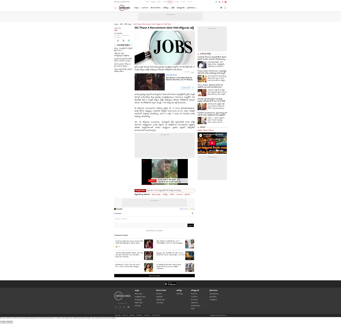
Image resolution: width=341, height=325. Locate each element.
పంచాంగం (145, 8)
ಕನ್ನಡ (182, 2)
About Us (125, 315)
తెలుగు (170, 2)
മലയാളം (176, 2)
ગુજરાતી (189, 2)
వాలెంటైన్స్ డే (213, 300)
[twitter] (219, 2)
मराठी (164, 2)
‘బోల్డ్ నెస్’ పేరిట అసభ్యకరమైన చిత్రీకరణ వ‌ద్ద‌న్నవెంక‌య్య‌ (121, 55)
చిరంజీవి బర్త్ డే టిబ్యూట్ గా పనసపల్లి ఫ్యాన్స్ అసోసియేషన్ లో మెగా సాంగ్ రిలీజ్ (211, 100)
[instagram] (222, 2)
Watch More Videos (206, 130)
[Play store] (221, 7)
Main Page (118, 315)
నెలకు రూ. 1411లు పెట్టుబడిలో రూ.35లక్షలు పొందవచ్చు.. (164, 191)
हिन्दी (147, 2)
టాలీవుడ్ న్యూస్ (160, 300)
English (153, 2)
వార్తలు (136, 8)
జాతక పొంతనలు (195, 306)
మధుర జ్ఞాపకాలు (214, 294)
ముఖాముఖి (159, 297)
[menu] (116, 8)
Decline (9, 322)
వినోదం (172, 195)
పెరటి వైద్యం (179, 294)
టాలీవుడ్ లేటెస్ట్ (205, 54)
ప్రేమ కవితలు (213, 297)
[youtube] (225, 2)
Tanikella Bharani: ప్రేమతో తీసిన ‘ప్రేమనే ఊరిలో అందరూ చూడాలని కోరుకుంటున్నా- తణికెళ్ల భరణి (212, 58)
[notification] (225, 7)
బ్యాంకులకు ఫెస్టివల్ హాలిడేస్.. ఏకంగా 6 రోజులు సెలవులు (123, 60)
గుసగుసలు (159, 294)
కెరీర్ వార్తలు (128, 24)
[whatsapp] (129, 40)
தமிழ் (159, 2)
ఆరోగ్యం (165, 8)
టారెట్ (192, 309)
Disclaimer (139, 315)
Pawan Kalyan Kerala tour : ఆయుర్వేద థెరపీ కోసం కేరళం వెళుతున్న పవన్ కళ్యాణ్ (212, 72)
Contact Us (147, 315)
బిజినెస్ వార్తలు (139, 303)
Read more (152, 180)
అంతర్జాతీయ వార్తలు (140, 297)
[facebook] (216, 2)
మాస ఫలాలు (194, 300)
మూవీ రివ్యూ (159, 303)
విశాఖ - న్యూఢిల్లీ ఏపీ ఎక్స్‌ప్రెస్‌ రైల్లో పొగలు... (123, 49)
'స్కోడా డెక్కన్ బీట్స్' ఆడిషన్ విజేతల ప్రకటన (123, 70)
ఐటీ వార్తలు (138, 306)
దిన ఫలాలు (194, 294)
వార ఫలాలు (194, 297)
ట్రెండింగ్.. (188, 195)
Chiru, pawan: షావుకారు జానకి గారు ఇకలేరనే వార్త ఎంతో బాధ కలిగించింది (210, 86)
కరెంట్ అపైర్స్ (138, 300)
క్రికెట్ (173, 8)
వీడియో (202, 127)
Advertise (132, 315)
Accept (3, 322)
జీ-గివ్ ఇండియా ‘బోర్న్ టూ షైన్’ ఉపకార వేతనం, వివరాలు (122, 65)
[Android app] (170, 284)
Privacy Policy (155, 315)
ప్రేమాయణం (191, 8)
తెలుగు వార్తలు (156, 195)
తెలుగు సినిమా (155, 8)
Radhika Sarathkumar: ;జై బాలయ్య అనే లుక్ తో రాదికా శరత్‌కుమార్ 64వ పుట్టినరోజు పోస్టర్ (212, 114)
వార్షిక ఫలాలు (194, 303)
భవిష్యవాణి (180, 8)
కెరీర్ (121, 24)
